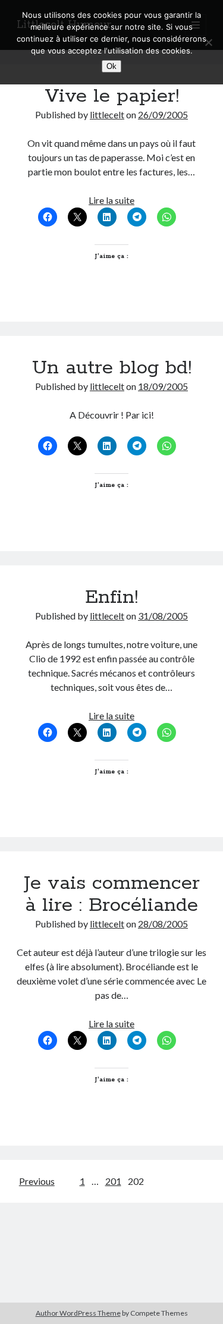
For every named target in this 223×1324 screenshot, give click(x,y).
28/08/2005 (163, 923)
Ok (111, 66)
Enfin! (111, 597)
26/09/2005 (163, 114)
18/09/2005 (163, 386)
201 (113, 1181)
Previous (37, 1181)
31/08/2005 (163, 615)
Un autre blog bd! (111, 368)
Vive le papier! (112, 96)
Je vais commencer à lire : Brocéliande (112, 894)
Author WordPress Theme (78, 1313)
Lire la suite (111, 200)
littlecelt (107, 114)
